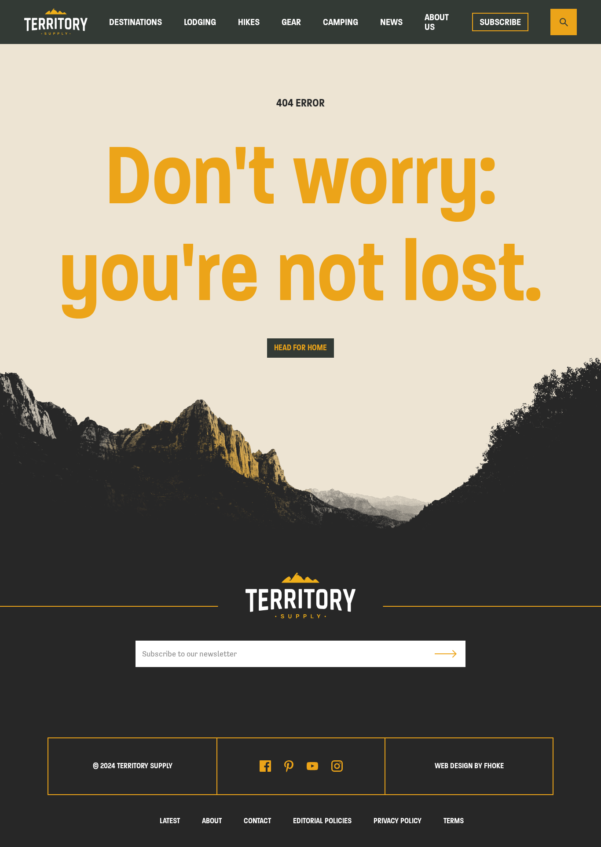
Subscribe (500, 22)
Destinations (135, 22)
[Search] (563, 22)
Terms (453, 820)
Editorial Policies (322, 820)
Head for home (300, 347)
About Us (437, 22)
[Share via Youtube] (312, 766)
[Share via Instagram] (337, 766)
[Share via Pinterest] (288, 766)
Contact (257, 820)
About (212, 820)
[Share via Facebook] (265, 766)
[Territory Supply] (56, 22)
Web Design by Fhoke (469, 765)
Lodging (200, 22)
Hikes (249, 22)
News (391, 22)
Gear (291, 22)
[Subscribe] (445, 654)
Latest (170, 820)
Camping (340, 22)
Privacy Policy (397, 820)
